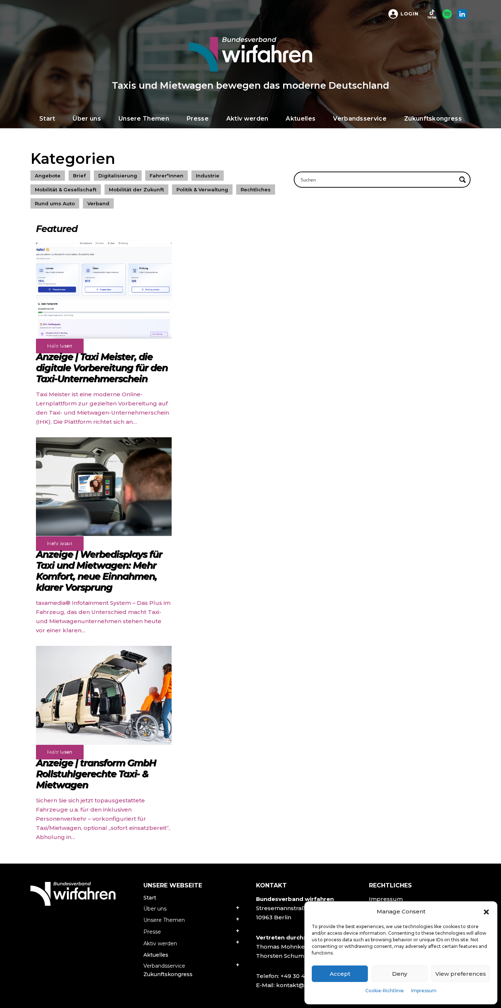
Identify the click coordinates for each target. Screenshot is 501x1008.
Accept (340, 973)
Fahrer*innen (166, 176)
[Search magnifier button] (462, 179)
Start (149, 897)
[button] (486, 911)
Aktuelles (155, 955)
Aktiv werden (160, 943)
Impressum (423, 990)
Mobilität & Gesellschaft (65, 189)
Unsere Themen (164, 920)
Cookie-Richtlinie (384, 990)
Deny (399, 973)
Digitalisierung (117, 176)
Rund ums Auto (55, 203)
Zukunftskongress (168, 974)
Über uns (155, 908)
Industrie (207, 176)
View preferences (460, 973)
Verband (98, 203)
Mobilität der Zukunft (136, 189)
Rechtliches (256, 189)
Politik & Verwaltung (202, 189)
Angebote (48, 176)
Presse (152, 931)
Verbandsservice (164, 966)
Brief (79, 176)
